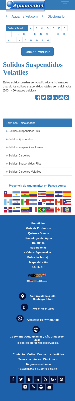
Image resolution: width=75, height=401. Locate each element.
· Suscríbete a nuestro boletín (37, 368)
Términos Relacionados (21, 123)
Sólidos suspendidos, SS (24, 131)
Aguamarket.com (25, 16)
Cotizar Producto (37, 51)
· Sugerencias (37, 247)
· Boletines (37, 242)
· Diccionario (50, 359)
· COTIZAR (37, 266)
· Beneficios (37, 223)
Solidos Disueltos (19, 155)
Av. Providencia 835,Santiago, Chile (43, 297)
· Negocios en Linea (37, 364)
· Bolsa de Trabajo (37, 257)
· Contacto (18, 354)
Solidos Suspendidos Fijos (25, 163)
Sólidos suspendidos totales (25, 147)
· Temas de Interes (29, 359)
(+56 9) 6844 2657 (43, 308)
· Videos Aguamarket (37, 252)
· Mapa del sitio (38, 262)
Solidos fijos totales (20, 139)
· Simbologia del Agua (37, 238)
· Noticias (58, 354)
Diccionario (56, 16)
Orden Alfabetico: (17, 28)
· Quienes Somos (37, 233)
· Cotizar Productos (38, 354)
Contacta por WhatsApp (43, 319)
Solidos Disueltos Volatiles (24, 171)
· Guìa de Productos (37, 228)
